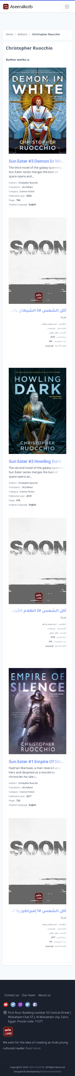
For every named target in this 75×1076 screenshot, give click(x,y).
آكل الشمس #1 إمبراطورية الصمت (33, 911)
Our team (28, 995)
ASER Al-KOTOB (36, 1067)
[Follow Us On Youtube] (6, 1004)
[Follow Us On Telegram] (13, 1004)
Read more (33, 1048)
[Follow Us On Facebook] (35, 1004)
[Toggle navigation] (67, 6)
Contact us (11, 995)
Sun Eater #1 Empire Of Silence (38, 761)
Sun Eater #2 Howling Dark (35, 461)
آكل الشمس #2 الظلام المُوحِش (36, 611)
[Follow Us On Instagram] (20, 1004)
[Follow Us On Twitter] (28, 1004)
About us (44, 995)
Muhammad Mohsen (50, 1071)
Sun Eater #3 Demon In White (38, 161)
